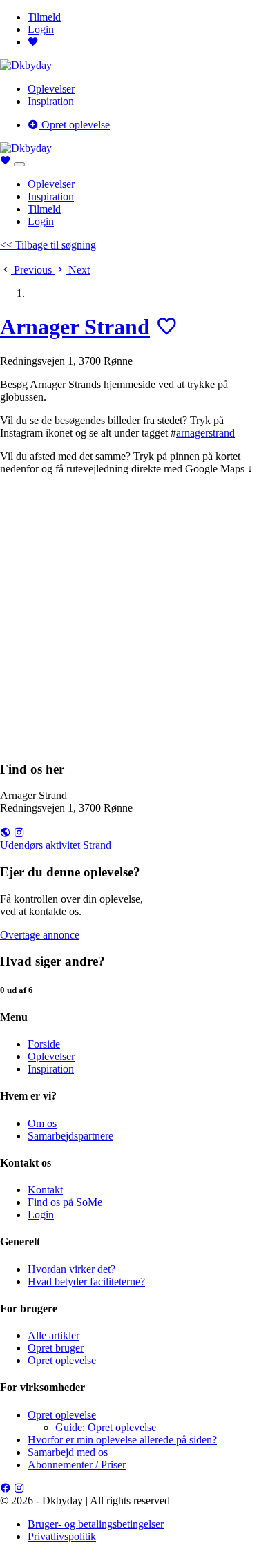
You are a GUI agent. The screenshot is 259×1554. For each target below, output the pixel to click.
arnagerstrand (205, 433)
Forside (44, 1044)
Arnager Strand (75, 326)
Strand (97, 845)
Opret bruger (56, 1348)
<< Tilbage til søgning (48, 245)
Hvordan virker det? (71, 1269)
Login (41, 29)
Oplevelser (51, 89)
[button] (27, 270)
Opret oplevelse (74, 125)
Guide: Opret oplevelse (105, 1427)
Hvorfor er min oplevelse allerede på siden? (122, 1440)
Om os (42, 1123)
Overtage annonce (39, 935)
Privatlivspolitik (62, 1536)
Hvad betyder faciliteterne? (86, 1281)
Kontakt (45, 1190)
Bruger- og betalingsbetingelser (96, 1524)
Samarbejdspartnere (70, 1136)
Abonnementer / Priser (77, 1464)
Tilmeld (44, 17)
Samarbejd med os (68, 1452)
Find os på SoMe (65, 1202)
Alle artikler (53, 1335)
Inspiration (51, 101)
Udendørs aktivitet (40, 845)
